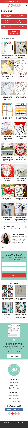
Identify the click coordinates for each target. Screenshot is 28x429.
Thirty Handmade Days (14, 5)
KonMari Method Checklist (21, 75)
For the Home (20, 16)
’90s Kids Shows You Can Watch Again (7, 299)
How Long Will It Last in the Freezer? (21, 117)
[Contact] (19, 413)
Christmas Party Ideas (7, 199)
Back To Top (21, 422)
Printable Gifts (20, 27)
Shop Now (14, 356)
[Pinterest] (12, 413)
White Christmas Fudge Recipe (21, 179)
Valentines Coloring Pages (21, 137)
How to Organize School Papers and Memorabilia (7, 159)
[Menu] (2, 5)
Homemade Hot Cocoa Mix (7, 179)
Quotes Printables (14, 32)
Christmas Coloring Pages (21, 199)
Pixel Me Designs (16, 425)
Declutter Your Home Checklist (21, 96)
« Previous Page (8, 226)
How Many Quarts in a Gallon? (21, 56)
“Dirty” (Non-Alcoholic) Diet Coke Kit (7, 316)
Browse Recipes (14, 398)
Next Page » (19, 228)
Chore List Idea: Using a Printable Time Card (7, 97)
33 (12, 228)
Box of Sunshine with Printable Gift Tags (7, 76)
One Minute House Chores (7, 56)
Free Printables (14, 395)
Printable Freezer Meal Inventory (7, 117)
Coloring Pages (7, 16)
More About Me (16, 244)
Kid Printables (20, 21)
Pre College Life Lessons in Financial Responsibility (21, 219)
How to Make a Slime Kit (7, 218)
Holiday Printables (7, 21)
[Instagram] (15, 413)
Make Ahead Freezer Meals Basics (7, 138)
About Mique (14, 382)
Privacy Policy (14, 385)
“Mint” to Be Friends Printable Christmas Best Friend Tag (20, 316)
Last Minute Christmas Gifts (21, 158)
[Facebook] (9, 413)
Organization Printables (8, 27)
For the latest (15, 1)
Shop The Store (14, 388)
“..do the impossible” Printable (20, 299)
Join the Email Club (14, 409)
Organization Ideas (14, 401)
